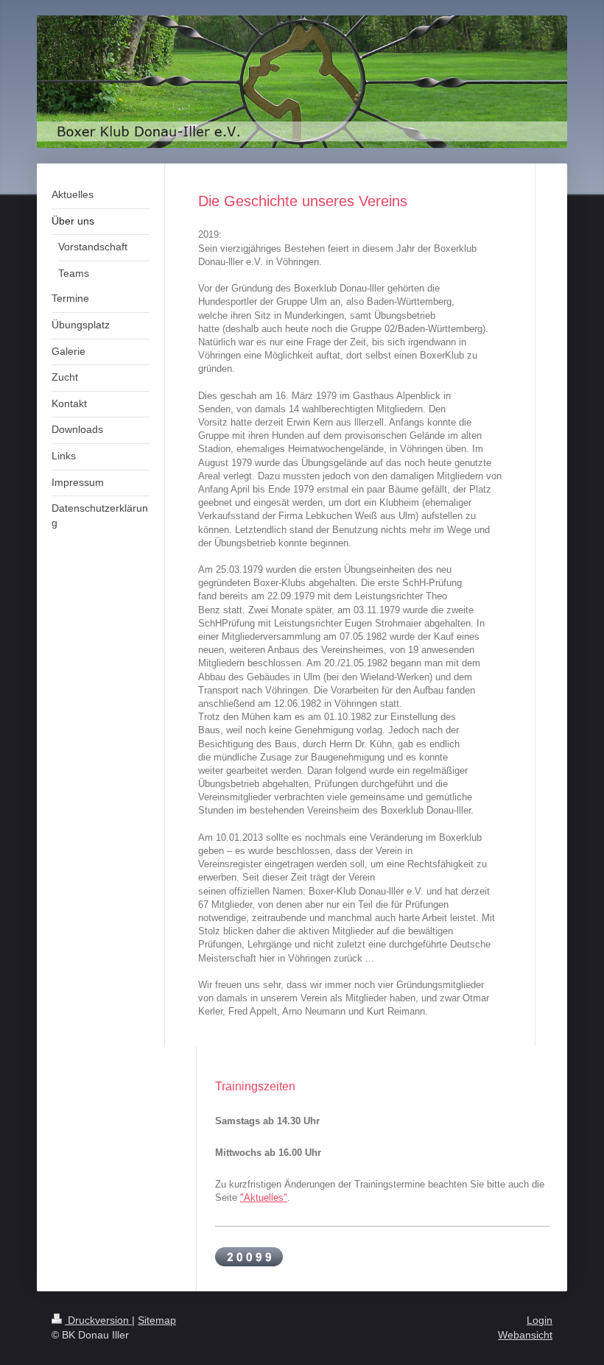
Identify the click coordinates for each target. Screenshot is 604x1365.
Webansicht (525, 1335)
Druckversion (98, 1320)
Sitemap (157, 1320)
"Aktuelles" (263, 1197)
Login (539, 1320)
